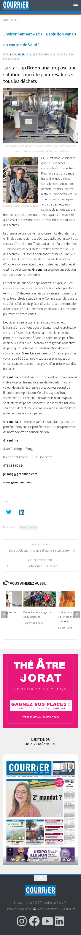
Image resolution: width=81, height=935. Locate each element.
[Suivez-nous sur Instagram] (21, 921)
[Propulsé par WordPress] (34, 908)
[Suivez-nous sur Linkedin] (59, 921)
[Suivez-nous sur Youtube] (46, 921)
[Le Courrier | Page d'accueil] (20, 5)
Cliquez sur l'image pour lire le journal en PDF (40, 860)
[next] (76, 614)
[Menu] (75, 5)
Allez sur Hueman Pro (63, 909)
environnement (29, 527)
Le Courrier (17, 54)
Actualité (10, 20)
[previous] (4, 614)
